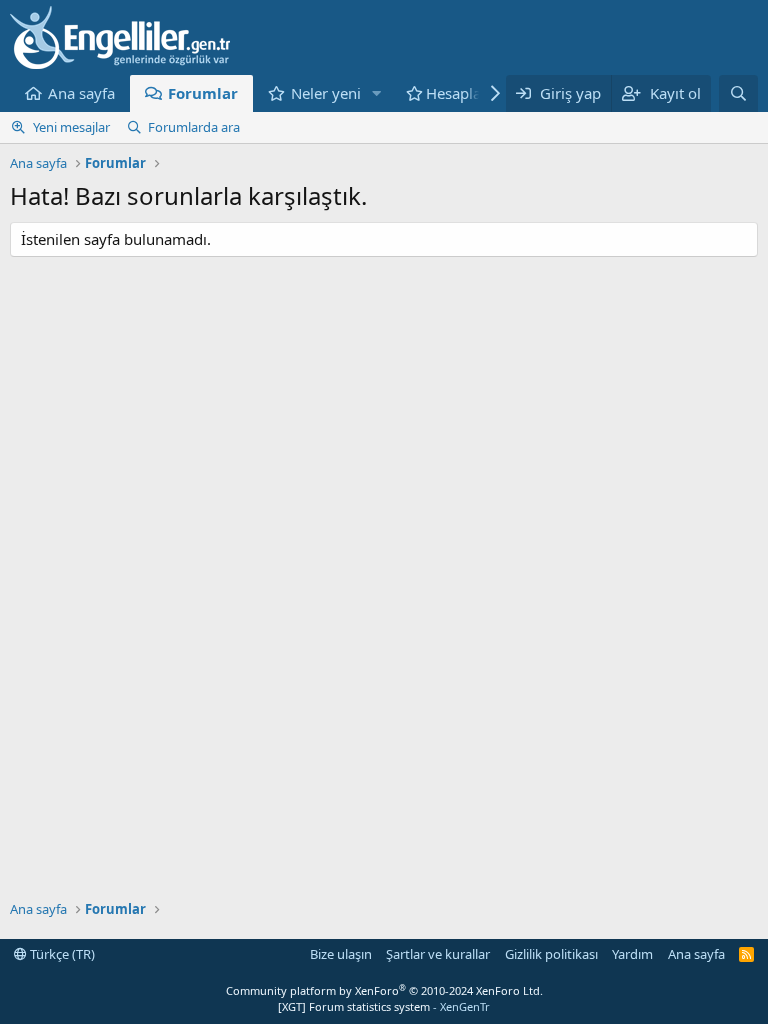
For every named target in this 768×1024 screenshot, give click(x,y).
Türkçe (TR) (61, 954)
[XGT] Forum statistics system (384, 1006)
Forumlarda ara (194, 127)
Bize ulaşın (341, 954)
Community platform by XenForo (384, 990)
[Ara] (738, 93)
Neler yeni (326, 93)
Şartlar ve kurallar (438, 954)
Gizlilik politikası (551, 954)
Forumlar (203, 93)
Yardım (632, 954)
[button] (377, 93)
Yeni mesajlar (71, 127)
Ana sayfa (81, 93)
